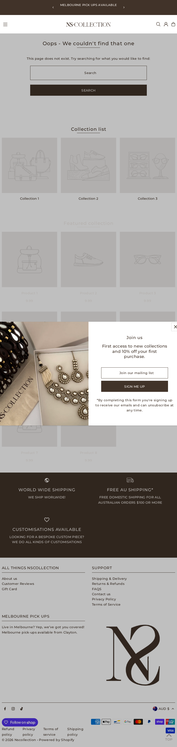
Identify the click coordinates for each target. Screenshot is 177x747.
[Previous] (53, 7)
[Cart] (173, 24)
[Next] (123, 7)
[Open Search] (158, 24)
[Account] (166, 24)
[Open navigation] (32, 24)
